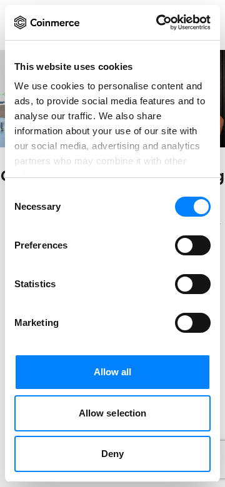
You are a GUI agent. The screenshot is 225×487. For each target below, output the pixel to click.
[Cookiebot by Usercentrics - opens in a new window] (159, 22)
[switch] (193, 245)
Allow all (113, 371)
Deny (112, 453)
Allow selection (113, 413)
